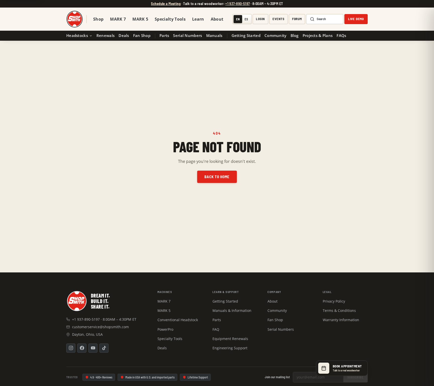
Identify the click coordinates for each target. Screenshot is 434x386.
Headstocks (77, 35)
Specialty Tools (170, 19)
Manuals (214, 35)
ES (246, 19)
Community (275, 35)
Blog (295, 35)
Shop (98, 19)
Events (279, 19)
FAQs (341, 35)
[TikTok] (103, 348)
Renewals (105, 35)
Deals (124, 35)
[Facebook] (81, 348)
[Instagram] (70, 348)
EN (238, 19)
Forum (297, 19)
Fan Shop (141, 35)
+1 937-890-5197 (237, 4)
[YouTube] (92, 348)
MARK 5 (140, 19)
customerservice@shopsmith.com (100, 326)
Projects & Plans (318, 35)
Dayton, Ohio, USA (87, 334)
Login (260, 19)
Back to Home (217, 176)
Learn (198, 19)
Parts (164, 35)
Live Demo (356, 19)
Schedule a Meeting (166, 4)
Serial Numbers (187, 35)
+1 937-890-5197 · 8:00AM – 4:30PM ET (104, 319)
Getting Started (246, 35)
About (217, 19)
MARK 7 (118, 19)
